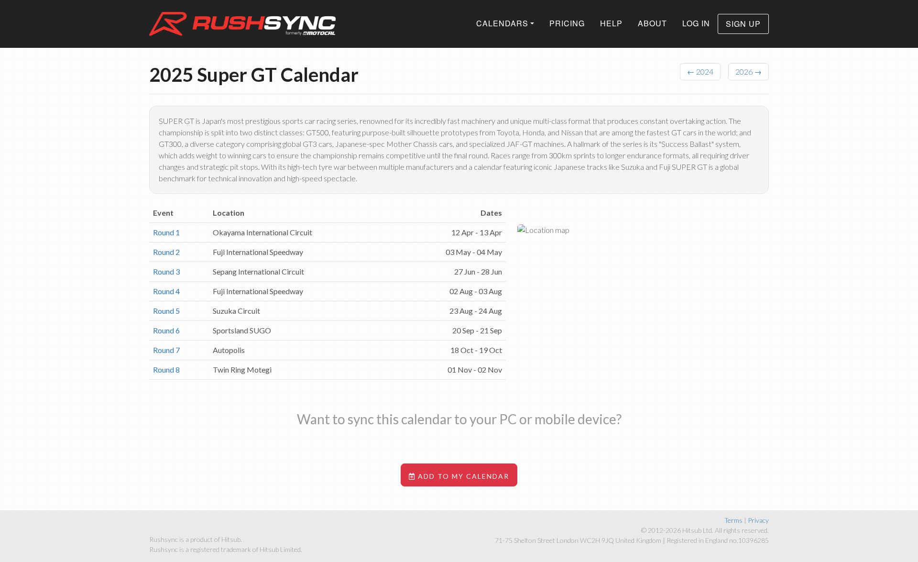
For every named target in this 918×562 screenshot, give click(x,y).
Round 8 (166, 369)
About (652, 23)
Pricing (567, 23)
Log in (696, 23)
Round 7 (166, 349)
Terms (733, 520)
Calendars (502, 23)
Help (611, 23)
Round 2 (166, 251)
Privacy (758, 520)
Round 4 (166, 291)
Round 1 (166, 232)
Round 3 (166, 271)
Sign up (743, 23)
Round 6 (166, 330)
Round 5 (166, 310)
